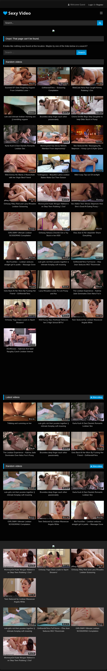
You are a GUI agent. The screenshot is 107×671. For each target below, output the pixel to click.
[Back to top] (99, 663)
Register (99, 5)
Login (90, 5)
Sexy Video (19, 13)
